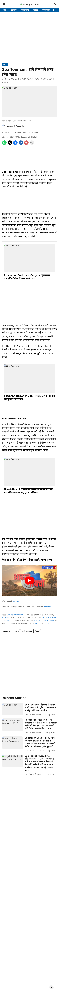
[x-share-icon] (10, 144)
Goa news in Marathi (16, 614)
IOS (47, 623)
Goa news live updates (44, 620)
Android (37, 623)
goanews (6, 631)
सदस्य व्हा (15, 601)
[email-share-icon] (26, 144)
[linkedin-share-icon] (21, 144)
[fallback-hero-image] (12, 709)
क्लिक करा (47, 606)
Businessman (27, 631)
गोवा (5, 10)
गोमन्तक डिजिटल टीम (15, 126)
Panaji (37, 631)
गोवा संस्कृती (25, 10)
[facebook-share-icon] (15, 144)
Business (5, 617)
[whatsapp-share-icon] (4, 144)
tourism (16, 631)
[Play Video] (29, 580)
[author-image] (4, 126)
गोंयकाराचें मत (46, 10)
